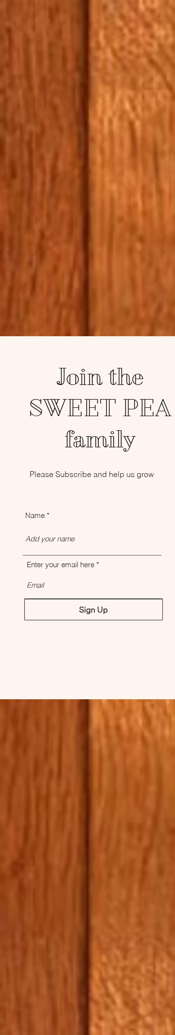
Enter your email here (60, 564)
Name (35, 515)
